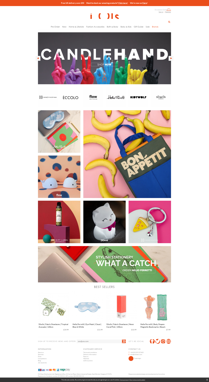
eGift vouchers (88, 360)
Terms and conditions (90, 352)
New (64, 27)
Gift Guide (138, 27)
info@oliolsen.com (136, 354)
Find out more (124, 380)
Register (168, 12)
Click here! (123, 3)
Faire (144, 3)
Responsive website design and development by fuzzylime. (147, 374)
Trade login (137, 358)
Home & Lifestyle (76, 27)
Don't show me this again (137, 380)
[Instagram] (163, 341)
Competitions (42, 358)
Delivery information (90, 354)
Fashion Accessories (95, 27)
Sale (148, 27)
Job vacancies (42, 362)
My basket (161, 10)
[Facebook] (152, 341)
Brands (155, 27)
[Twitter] (157, 341)
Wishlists (86, 358)
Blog (39, 360)
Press (39, 356)
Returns (85, 356)
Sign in (161, 12)
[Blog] (168, 341)
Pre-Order (55, 27)
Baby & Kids (126, 27)
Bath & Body (112, 27)
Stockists (41, 354)
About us (41, 352)
